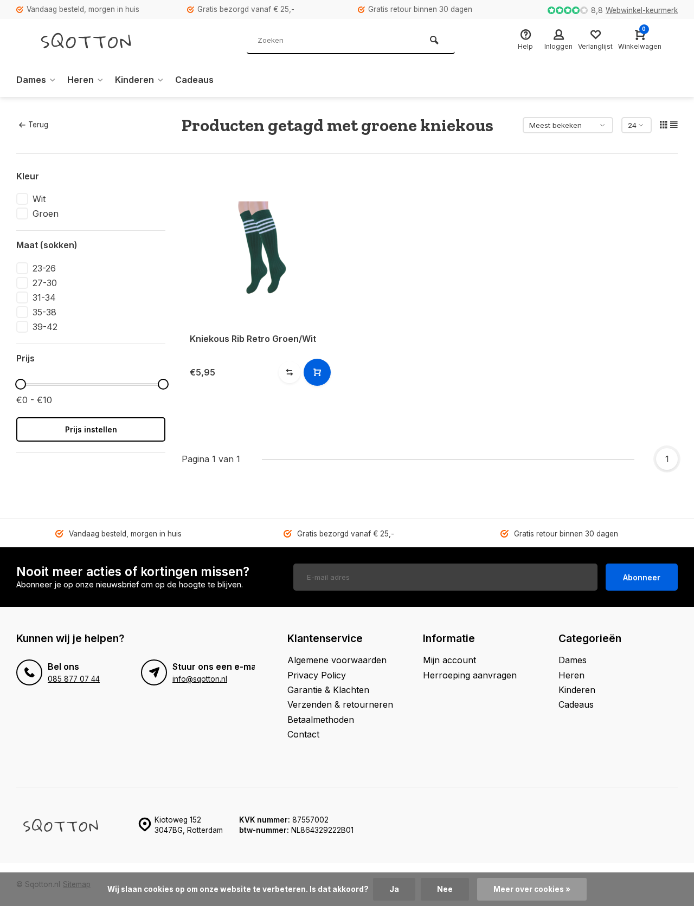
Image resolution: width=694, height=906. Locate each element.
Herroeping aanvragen (470, 675)
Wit (39, 198)
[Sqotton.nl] (98, 40)
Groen (46, 213)
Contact (303, 734)
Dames (31, 79)
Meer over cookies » (531, 889)
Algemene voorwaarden (337, 660)
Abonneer (641, 577)
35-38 (44, 312)
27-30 (45, 282)
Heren (80, 79)
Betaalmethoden (320, 719)
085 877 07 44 (74, 679)
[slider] (20, 384)
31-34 (44, 297)
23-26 (44, 268)
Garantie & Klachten (328, 689)
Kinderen (134, 79)
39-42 (45, 326)
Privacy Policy (316, 675)
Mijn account (449, 660)
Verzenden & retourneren (340, 704)
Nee (445, 889)
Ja (394, 889)
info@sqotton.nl (199, 679)
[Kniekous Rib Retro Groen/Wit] (259, 247)
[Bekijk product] (317, 372)
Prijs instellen (91, 429)
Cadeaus (194, 79)
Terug (38, 124)
